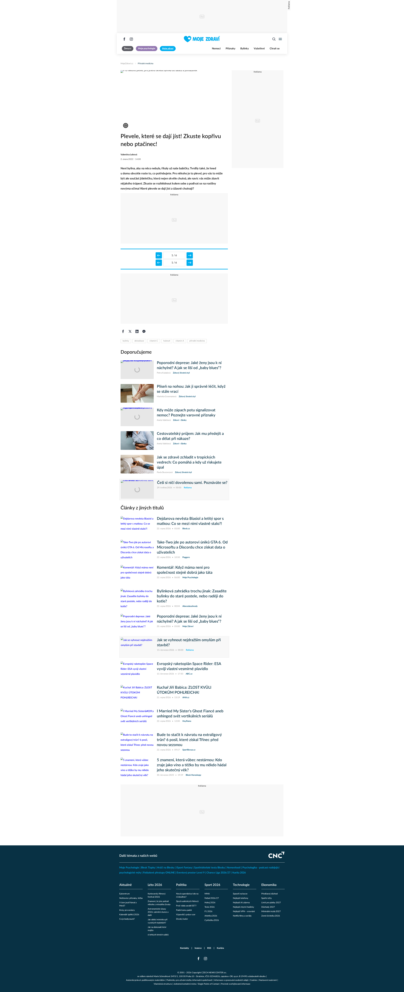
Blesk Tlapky (148, 867)
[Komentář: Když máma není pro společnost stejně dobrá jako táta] (137, 574)
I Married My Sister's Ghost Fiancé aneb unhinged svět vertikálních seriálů (190, 713)
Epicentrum (124, 894)
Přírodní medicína (145, 64)
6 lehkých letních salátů (158, 935)
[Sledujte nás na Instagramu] (131, 39)
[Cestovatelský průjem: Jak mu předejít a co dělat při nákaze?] (137, 440)
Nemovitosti (234, 867)
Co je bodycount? (127, 919)
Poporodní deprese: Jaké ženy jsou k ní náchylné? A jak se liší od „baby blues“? (189, 365)
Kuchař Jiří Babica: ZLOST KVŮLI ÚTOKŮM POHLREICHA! (184, 690)
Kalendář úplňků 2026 (129, 915)
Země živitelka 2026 (270, 916)
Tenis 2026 (210, 907)
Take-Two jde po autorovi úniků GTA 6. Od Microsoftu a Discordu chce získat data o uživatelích (192, 547)
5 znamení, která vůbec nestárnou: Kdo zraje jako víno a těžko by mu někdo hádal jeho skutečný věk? (191, 765)
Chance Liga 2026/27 (218, 872)
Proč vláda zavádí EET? (186, 906)
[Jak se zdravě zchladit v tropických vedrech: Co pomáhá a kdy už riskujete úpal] (137, 464)
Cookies (253, 980)
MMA (207, 894)
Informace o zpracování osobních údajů (231, 980)
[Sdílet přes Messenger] (143, 331)
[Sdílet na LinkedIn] (137, 331)
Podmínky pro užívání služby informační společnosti (189, 980)
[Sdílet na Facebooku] (123, 331)
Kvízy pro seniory (127, 910)
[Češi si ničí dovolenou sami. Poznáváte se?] (137, 489)
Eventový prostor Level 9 (191, 872)
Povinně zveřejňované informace (235, 984)
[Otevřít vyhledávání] (274, 39)
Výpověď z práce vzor (185, 915)
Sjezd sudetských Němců (187, 901)
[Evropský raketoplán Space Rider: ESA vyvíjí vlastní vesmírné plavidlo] (137, 670)
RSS (209, 948)
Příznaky (230, 48)
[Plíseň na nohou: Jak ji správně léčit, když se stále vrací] (137, 393)
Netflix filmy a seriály (242, 916)
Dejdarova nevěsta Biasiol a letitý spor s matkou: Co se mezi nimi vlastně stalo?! (190, 521)
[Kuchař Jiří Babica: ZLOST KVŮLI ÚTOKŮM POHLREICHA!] (137, 694)
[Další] (190, 255)
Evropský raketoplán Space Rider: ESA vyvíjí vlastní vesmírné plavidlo (189, 666)
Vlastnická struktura (163, 984)
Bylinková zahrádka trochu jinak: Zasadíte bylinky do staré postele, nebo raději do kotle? (192, 596)
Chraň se (275, 48)
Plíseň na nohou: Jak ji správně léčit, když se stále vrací (191, 389)
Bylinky (244, 48)
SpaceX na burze (240, 894)
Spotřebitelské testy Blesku (209, 867)
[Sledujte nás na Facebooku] (124, 39)
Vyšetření (259, 48)
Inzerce (198, 948)
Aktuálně (125, 885)
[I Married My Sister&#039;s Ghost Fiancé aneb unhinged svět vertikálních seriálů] (137, 718)
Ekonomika (268, 885)
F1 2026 (208, 911)
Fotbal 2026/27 (212, 898)
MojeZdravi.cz (127, 64)
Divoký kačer (182, 919)
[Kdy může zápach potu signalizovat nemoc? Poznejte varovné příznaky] (137, 417)
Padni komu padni (184, 910)
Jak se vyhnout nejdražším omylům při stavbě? (189, 642)
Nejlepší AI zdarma (241, 903)
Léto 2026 (155, 885)
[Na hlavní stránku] (202, 39)
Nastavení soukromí (268, 980)
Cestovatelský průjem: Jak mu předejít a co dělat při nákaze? (190, 436)
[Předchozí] (159, 255)
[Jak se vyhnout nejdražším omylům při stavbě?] (137, 647)
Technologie (241, 885)
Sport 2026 (212, 885)
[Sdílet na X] (130, 331)
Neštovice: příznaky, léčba (131, 898)
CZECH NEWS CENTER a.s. (214, 973)
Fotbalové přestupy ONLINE (159, 872)
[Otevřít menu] (280, 39)
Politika (181, 885)
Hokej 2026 (210, 903)
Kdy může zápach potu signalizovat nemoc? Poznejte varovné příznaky (186, 412)
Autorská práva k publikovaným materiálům (145, 980)
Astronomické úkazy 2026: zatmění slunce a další (158, 912)
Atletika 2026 (211, 916)
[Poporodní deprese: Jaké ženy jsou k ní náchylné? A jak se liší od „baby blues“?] (137, 369)
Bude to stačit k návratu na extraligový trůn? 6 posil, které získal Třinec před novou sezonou (189, 740)
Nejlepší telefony (240, 898)
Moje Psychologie (129, 867)
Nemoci (216, 48)
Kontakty (184, 948)
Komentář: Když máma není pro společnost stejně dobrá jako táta (184, 570)
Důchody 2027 (268, 907)
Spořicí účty (266, 898)
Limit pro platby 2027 (271, 903)
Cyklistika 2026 (212, 920)
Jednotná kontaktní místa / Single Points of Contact (196, 984)
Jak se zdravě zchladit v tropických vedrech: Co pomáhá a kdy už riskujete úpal (189, 462)
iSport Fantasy (184, 867)
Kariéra (220, 948)
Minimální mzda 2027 (271, 911)
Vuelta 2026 (239, 872)
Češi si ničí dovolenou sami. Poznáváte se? (192, 483)
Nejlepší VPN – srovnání (244, 911)
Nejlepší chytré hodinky (243, 907)
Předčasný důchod (269, 894)
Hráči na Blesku (165, 867)
